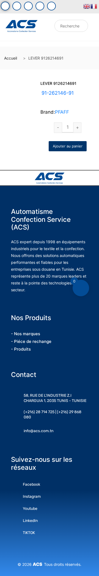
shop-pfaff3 (66, 99)
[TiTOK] (51, 6)
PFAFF (62, 112)
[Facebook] (5, 6)
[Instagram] (28, 6)
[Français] (94, 6)
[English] (86, 6)
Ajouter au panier (67, 146)
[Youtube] (16, 6)
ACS (38, 564)
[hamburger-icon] (46, 27)
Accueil (10, 58)
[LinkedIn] (39, 6)
